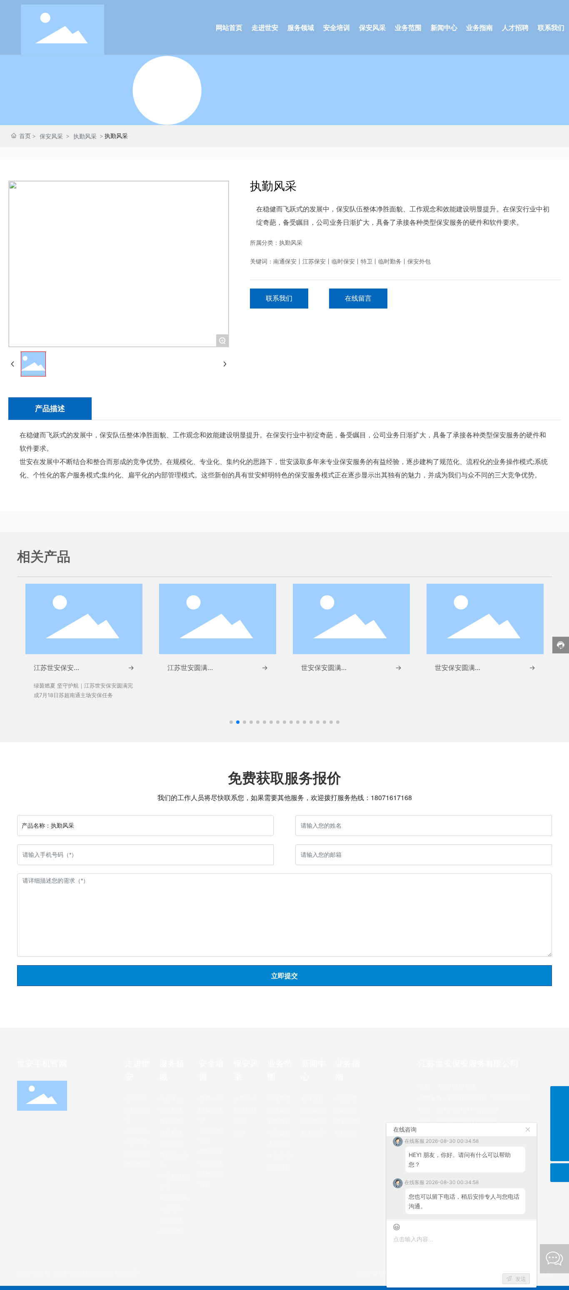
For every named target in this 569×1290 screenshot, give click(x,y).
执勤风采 (85, 136)
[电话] (559, 1114)
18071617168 (391, 797)
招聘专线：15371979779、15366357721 (474, 1098)
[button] (231, 722)
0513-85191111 (457, 1109)
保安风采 (51, 136)
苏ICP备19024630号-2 (388, 1272)
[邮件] (559, 1133)
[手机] (559, 1095)
